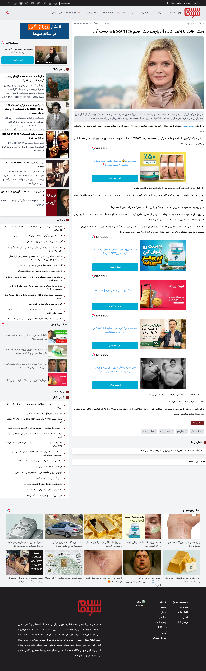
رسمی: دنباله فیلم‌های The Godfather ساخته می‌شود (22, 136)
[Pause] (38, 62)
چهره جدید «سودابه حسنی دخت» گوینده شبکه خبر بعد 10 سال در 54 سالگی (33, 228)
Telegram (78, 23)
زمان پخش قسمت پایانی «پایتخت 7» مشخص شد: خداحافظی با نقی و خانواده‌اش (34, 311)
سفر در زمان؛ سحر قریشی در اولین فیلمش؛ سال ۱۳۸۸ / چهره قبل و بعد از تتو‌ (35, 249)
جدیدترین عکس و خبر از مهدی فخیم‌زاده (44, 495)
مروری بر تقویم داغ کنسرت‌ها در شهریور (44, 413)
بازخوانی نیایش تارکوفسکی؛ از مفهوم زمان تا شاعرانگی (38, 472)
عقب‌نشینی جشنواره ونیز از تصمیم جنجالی (43, 484)
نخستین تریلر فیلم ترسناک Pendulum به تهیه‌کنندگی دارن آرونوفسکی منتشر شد (36, 453)
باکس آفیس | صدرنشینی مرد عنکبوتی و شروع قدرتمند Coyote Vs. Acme (34, 444)
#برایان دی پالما (149, 431)
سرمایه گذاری (115, 306)
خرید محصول (115, 178)
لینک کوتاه (197, 423)
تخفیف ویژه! (115, 385)
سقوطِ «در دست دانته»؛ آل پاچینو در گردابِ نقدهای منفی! (25, 78)
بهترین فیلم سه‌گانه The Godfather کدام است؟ (24, 165)
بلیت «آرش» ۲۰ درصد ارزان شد (49, 466)
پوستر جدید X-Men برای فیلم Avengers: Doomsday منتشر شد (34, 421)
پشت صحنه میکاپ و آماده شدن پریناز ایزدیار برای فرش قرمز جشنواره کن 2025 (35, 287)
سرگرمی (147, 13)
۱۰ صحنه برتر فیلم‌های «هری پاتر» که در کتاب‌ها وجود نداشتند (35, 428)
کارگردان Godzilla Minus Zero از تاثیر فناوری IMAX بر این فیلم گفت (33, 435)
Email (84, 23)
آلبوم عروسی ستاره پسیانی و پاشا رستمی (44, 241)
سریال (160, 13)
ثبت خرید (18, 60)
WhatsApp (81, 23)
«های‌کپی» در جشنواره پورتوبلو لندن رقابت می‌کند (40, 461)
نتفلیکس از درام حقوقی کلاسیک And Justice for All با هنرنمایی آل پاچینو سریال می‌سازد (24, 109)
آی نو (164, 633)
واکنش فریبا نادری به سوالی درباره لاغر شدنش (42, 490)
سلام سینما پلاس (128, 13)
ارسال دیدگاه (195, 462)
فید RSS (162, 628)
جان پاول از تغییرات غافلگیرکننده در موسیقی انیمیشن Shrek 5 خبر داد (34, 406)
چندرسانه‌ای (108, 13)
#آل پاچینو (182, 431)
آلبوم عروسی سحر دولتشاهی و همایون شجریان (41, 265)
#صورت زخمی (166, 431)
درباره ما (197, 3)
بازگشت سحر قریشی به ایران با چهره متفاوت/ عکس (39, 271)
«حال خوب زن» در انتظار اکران (49, 478)
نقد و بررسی (90, 13)
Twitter (75, 23)
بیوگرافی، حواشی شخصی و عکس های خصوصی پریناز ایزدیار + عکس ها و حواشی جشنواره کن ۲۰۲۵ (35, 258)
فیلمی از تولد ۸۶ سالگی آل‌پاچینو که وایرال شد (22, 194)
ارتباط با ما (188, 3)
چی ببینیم (57, 13)
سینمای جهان (192, 23)
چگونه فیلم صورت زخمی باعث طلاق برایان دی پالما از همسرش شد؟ (170, 450)
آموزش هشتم (159, 638)
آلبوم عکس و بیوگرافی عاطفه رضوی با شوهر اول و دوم (38, 236)
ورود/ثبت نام (65, 3)
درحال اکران (170, 3)
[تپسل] (93, 148)
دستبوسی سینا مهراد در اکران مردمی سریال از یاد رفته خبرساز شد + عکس (33, 297)
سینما (172, 13)
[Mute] (43, 62)
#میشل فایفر (197, 431)
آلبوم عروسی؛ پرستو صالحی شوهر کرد (45, 304)
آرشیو (179, 3)
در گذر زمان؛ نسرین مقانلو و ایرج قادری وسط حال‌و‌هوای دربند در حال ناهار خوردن (33, 278)
